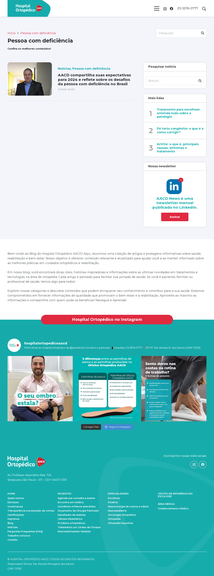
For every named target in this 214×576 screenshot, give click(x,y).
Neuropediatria (117, 510)
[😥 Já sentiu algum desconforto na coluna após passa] (173, 388)
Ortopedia (114, 518)
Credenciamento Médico (173, 508)
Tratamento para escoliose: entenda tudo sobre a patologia (178, 113)
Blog (10, 523)
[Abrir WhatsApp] (206, 567)
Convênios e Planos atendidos (77, 506)
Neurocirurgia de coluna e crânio (128, 506)
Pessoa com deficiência (91, 68)
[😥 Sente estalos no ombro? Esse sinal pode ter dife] (40, 388)
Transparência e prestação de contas (31, 510)
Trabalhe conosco (19, 535)
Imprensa (13, 518)
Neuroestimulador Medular (74, 531)
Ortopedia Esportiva (120, 523)
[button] (204, 9)
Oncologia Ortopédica (122, 514)
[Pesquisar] (202, 33)
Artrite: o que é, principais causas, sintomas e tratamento (178, 147)
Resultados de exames (72, 514)
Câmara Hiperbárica (70, 518)
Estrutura (13, 502)
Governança (15, 506)
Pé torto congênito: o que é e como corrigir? (180, 130)
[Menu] (156, 8)
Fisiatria (113, 502)
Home (11, 493)
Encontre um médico (71, 502)
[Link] (29, 8)
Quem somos (16, 498)
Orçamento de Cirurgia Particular (78, 510)
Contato (13, 539)
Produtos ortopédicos (71, 523)
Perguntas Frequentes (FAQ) (25, 531)
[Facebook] (171, 8)
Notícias (64, 68)
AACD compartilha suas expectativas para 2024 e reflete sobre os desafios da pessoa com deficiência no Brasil (94, 79)
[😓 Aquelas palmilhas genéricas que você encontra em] (107, 388)
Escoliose (114, 498)
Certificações (16, 514)
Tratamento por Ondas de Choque (79, 527)
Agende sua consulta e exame (76, 498)
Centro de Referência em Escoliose (175, 495)
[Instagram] (165, 9)
